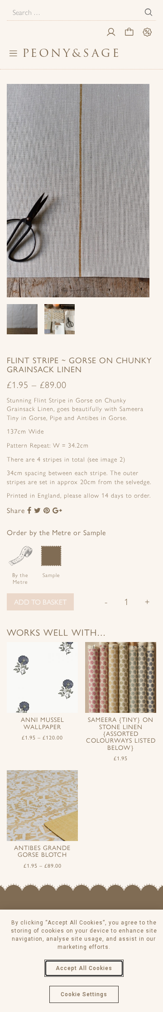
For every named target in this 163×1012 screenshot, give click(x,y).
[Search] (148, 12)
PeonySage (71, 53)
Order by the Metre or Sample (56, 532)
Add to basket (40, 601)
